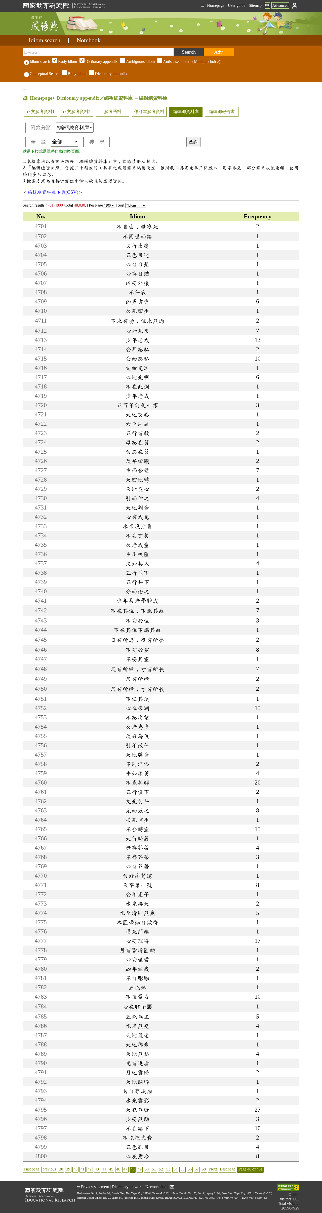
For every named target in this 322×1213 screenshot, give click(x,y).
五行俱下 (137, 792)
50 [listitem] (147, 1169)
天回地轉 (137, 479)
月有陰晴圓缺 (137, 950)
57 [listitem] (197, 1169)
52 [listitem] (161, 1169)
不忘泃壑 (137, 717)
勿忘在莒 (137, 451)
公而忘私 (137, 358)
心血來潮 (137, 708)
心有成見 (137, 517)
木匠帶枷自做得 (137, 922)
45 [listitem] (111, 1169)
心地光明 (137, 377)
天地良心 (137, 489)
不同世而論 (137, 236)
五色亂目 (137, 1147)
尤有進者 (137, 1063)
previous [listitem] (49, 1169)
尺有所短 (137, 679)
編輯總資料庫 (186, 111)
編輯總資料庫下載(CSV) (52, 192)
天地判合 (137, 507)
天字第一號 (137, 885)
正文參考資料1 (41, 111)
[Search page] (48, 33)
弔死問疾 (137, 931)
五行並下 (137, 572)
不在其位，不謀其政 (137, 610)
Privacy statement (95, 1187)
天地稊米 (137, 1044)
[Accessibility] (288, 1188)
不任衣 (137, 292)
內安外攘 (137, 283)
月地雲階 (137, 1072)
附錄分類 (41, 127)
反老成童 (137, 544)
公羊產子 (137, 894)
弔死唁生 (137, 819)
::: (202, 5)
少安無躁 (137, 1119)
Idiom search (44, 40)
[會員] (295, 5)
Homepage (215, 5)
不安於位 (137, 620)
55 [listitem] (182, 1169)
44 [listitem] (104, 1169)
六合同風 (137, 423)
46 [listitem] (118, 1169)
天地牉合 (137, 754)
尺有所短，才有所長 (137, 689)
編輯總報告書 (222, 111)
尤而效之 (137, 810)
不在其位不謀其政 (137, 630)
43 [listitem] (97, 1169)
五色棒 (137, 987)
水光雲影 (137, 1100)
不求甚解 (137, 782)
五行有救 (137, 433)
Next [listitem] (213, 1169)
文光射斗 (137, 801)
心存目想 (137, 264)
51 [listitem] (154, 1169)
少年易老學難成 (137, 600)
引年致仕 (137, 745)
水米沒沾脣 (137, 526)
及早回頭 (137, 461)
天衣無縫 (137, 1109)
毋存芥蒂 (137, 847)
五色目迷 (137, 255)
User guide (236, 5)
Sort (121, 205)
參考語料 (112, 111)
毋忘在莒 (137, 442)
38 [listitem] (61, 1169)
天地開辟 (137, 1081)
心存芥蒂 (137, 866)
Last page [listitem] (227, 1169)
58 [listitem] (204, 1169)
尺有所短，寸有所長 (137, 669)
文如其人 (137, 563)
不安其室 (137, 659)
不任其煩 (137, 698)
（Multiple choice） (140, 61)
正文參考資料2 (77, 111)
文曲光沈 (137, 368)
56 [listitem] (190, 1169)
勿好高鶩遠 (137, 875)
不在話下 (137, 1128)
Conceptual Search (45, 73)
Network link (156, 1187)
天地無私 (137, 1053)
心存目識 (137, 273)
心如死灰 (137, 330)
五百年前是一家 (137, 405)
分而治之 (137, 591)
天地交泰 (137, 414)
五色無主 (137, 1016)
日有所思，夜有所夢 (137, 640)
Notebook (89, 40)
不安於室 (137, 649)
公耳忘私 (137, 349)
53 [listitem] (168, 1169)
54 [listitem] (175, 1169)
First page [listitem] (31, 1169)
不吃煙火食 (137, 1137)
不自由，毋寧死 (137, 226)
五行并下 (137, 582)
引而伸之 (137, 498)
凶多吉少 (137, 301)
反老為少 (137, 726)
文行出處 (137, 245)
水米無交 (137, 1026)
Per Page (96, 205)
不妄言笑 (137, 535)
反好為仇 (137, 736)
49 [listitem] (140, 1169)
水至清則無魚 (137, 913)
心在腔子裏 (137, 1006)
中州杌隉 (137, 554)
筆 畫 (38, 141)
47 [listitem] (125, 1169)
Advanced (280, 5)
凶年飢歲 (137, 968)
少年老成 (137, 340)
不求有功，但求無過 (137, 321)
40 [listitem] (75, 1169)
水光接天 (137, 903)
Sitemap (255, 5)
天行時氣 (137, 838)
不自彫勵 (137, 978)
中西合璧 (137, 470)
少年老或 (137, 396)
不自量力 (137, 996)
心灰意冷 (137, 1156)
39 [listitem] (68, 1169)
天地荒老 (137, 1035)
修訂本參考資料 (149, 111)
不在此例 (137, 386)
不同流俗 (137, 764)
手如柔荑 (137, 773)
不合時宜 (137, 829)
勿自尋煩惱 (137, 1091)
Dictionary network (127, 1187)
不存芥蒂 (137, 857)
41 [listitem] (82, 1169)
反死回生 (137, 310)
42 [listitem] (90, 1169)
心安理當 (137, 959)
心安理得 (137, 940)
